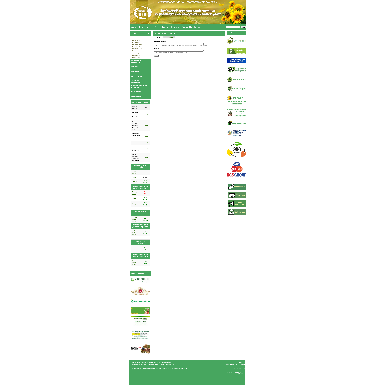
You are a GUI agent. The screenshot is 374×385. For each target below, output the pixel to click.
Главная (133, 27)
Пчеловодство (136, 46)
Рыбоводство (136, 42)
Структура (149, 27)
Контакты (197, 27)
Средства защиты (137, 48)
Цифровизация (136, 57)
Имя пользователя (160, 41)
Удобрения (135, 50)
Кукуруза (134, 181)
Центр (141, 27)
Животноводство (137, 38)
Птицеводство (136, 40)
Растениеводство (137, 44)
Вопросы (165, 27)
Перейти (146, 115)
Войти (159, 37)
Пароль (157, 48)
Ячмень (134, 177)
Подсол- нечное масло (134, 219)
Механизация (136, 53)
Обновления (175, 27)
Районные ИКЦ (187, 27)
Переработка (136, 55)
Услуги (157, 27)
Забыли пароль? (169, 37)
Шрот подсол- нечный (134, 249)
